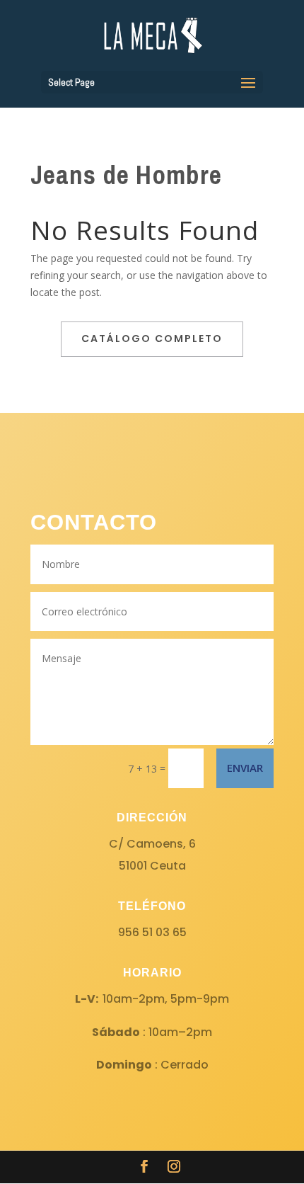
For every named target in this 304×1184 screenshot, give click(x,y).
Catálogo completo (152, 338)
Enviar (245, 768)
